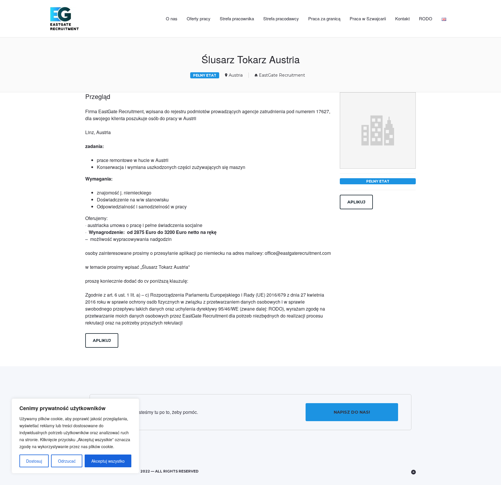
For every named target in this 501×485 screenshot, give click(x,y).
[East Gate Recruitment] (74, 18)
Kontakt (402, 18)
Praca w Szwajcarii (368, 18)
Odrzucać (67, 461)
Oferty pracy (198, 18)
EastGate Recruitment (282, 75)
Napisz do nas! (352, 412)
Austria (236, 75)
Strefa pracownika (237, 18)
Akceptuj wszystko (108, 461)
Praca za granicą (324, 18)
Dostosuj (34, 461)
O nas (171, 18)
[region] (75, 436)
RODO (425, 18)
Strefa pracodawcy (281, 18)
